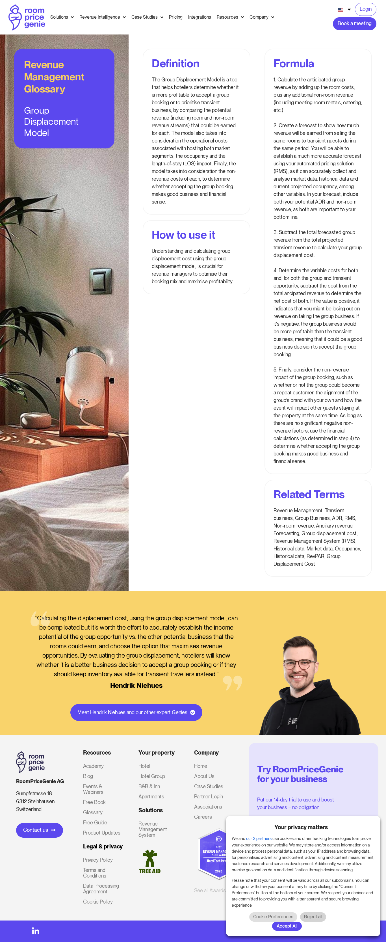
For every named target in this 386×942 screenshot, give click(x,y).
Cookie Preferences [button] (273, 916)
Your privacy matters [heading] (301, 827)
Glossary (93, 812)
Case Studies (208, 786)
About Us (204, 776)
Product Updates (101, 833)
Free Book (94, 802)
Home (200, 766)
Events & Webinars (93, 789)
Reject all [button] (313, 916)
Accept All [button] (287, 926)
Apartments (151, 797)
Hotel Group (151, 776)
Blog (88, 776)
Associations (208, 807)
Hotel (144, 766)
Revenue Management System (152, 829)
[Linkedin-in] (36, 931)
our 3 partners (259, 838)
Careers (203, 817)
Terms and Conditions (94, 873)
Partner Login (208, 797)
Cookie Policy (98, 902)
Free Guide (95, 823)
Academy (93, 766)
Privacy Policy (98, 860)
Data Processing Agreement (101, 889)
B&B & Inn (149, 786)
